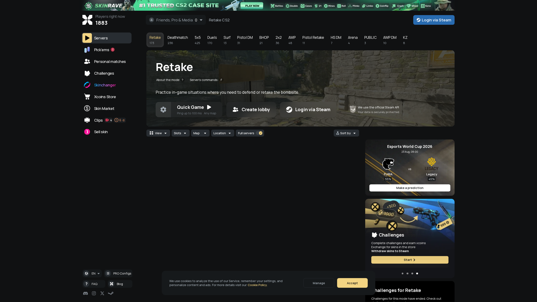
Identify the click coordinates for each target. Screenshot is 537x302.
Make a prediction (410, 188)
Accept (352, 283)
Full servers (246, 133)
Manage (319, 283)
